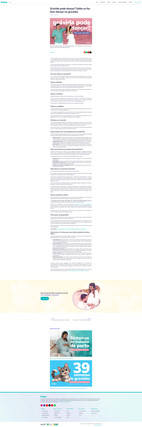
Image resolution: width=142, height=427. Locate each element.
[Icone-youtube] (47, 405)
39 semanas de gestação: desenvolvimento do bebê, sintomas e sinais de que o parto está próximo (68, 388)
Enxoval (108, 2)
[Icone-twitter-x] (49, 405)
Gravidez (114, 2)
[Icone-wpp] (55, 405)
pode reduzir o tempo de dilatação (82, 204)
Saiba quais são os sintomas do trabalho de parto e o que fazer (61, 358)
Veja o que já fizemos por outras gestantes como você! (78, 270)
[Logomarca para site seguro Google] (49, 424)
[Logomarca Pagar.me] (43, 424)
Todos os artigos (137, 2)
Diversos (130, 2)
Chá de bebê (102, 2)
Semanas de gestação (122, 2)
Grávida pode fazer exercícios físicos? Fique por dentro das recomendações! (71, 229)
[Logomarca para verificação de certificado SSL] (55, 424)
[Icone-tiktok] (44, 405)
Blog (97, 2)
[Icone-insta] (41, 405)
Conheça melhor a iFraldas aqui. (64, 401)
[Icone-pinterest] (52, 405)
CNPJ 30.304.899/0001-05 (98, 425)
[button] (85, 52)
